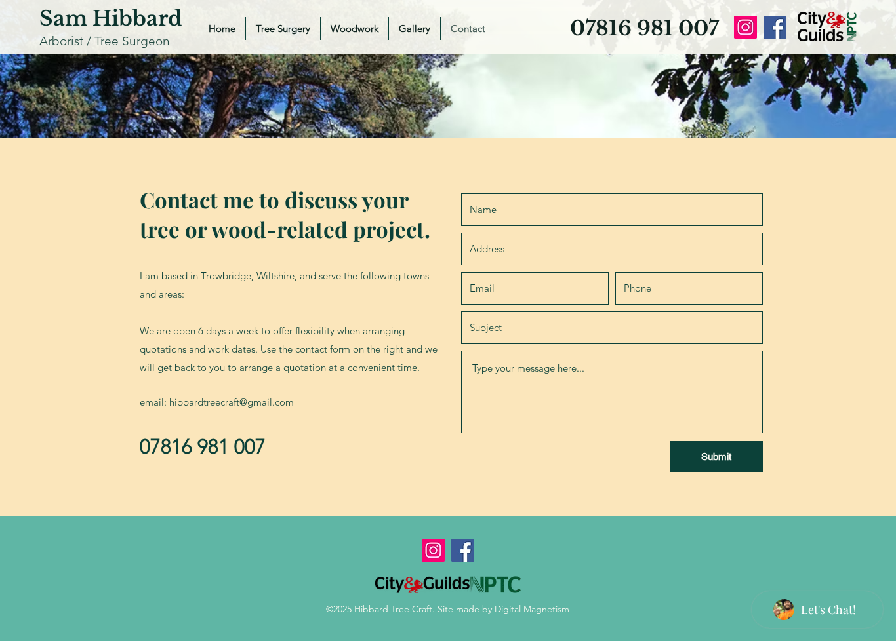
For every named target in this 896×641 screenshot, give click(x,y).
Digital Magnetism (532, 609)
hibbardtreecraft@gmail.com (231, 402)
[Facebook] (775, 27)
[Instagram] (745, 27)
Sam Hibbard (110, 18)
